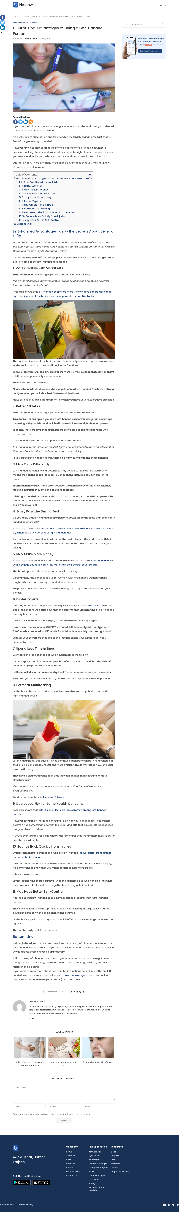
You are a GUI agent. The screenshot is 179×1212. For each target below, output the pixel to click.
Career (69, 1167)
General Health (30, 16)
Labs (113, 1159)
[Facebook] (15, 121)
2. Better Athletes (32, 186)
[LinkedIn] (25, 121)
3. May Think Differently (34, 189)
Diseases (70, 1163)
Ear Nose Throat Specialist (96, 1188)
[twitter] (173, 1205)
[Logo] (15, 1150)
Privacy (29, 1204)
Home (15, 16)
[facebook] (169, 1205)
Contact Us (71, 1175)
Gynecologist (94, 1155)
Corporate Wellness (120, 1171)
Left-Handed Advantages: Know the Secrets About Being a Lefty (54, 178)
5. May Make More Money (36, 197)
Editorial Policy (73, 1171)
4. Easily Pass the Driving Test (39, 193)
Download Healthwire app (150, 51)
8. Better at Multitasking (36, 208)
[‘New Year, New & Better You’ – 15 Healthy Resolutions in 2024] (64, 1047)
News (68, 1159)
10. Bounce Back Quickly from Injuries (43, 216)
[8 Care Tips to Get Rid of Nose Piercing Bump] (98, 1047)
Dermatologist (95, 1152)
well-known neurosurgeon (72, 975)
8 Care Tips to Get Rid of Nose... (98, 1062)
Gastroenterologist (97, 1163)
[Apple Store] (41, 1184)
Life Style (33, 23)
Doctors (114, 1167)
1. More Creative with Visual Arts (39, 182)
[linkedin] (178, 1205)
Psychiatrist (93, 1179)
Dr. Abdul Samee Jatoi (89, 605)
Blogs (113, 1152)
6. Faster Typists (31, 201)
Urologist (92, 1183)
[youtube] (164, 1205)
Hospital (115, 1155)
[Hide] (1, 33)
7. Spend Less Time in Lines (37, 205)
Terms (22, 1204)
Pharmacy (115, 1163)
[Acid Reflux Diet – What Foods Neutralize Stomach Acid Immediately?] (30, 1047)
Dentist (91, 1171)
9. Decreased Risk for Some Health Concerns (48, 212)
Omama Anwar (30, 38)
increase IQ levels (53, 797)
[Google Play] (22, 1184)
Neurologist (94, 1159)
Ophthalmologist (96, 1175)
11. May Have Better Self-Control (40, 220)
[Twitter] (20, 121)
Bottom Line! (24, 223)
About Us (70, 1155)
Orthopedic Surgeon (98, 1167)
